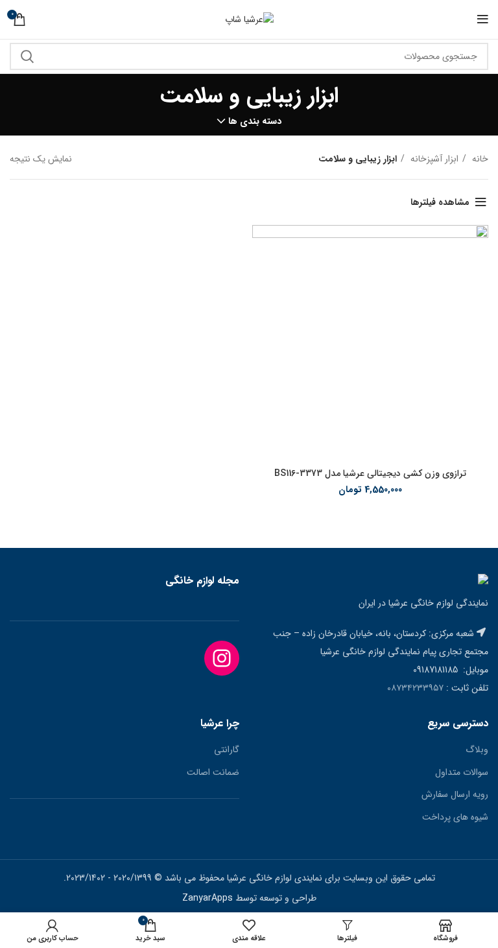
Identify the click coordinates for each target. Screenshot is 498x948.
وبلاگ (477, 750)
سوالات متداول (461, 772)
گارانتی (226, 750)
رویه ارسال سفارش (454, 794)
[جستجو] (27, 56)
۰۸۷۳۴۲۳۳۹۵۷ (415, 688)
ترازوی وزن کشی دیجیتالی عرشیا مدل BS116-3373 (370, 473)
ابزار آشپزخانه (433, 159)
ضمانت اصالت (213, 772)
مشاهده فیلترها (439, 202)
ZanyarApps (207, 898)
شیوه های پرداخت (455, 817)
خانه (478, 159)
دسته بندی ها (254, 121)
